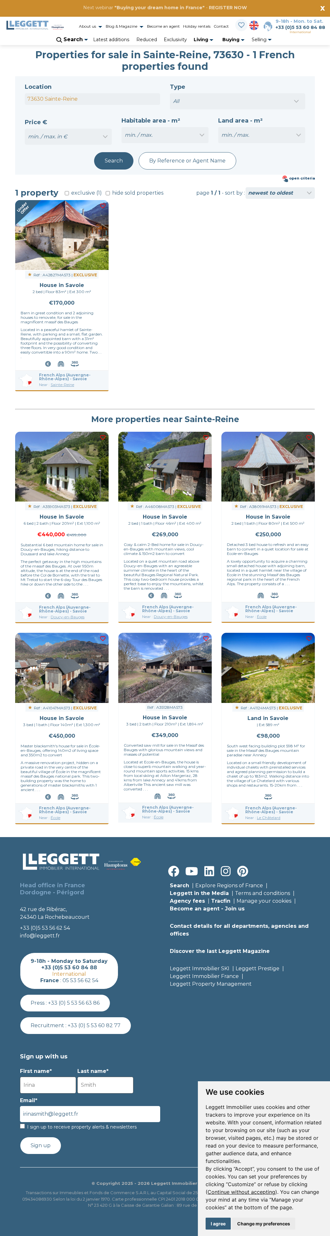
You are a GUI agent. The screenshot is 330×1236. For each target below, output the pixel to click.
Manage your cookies (264, 901)
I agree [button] (218, 1223)
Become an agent (163, 26)
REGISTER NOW (228, 8)
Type (177, 87)
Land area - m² (240, 120)
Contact (221, 26)
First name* (36, 1071)
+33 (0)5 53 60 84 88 (300, 27)
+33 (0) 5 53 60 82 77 (94, 1025)
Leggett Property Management (211, 984)
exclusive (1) (86, 193)
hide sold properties (137, 193)
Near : (56, 384)
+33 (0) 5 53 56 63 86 (74, 1003)
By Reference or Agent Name (187, 161)
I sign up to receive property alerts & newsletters (82, 1127)
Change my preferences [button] (263, 1223)
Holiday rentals (196, 26)
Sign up (41, 1145)
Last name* (93, 1071)
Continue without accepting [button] (241, 1192)
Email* (28, 1100)
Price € (36, 122)
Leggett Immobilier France (204, 976)
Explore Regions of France (229, 885)
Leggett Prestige (257, 968)
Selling (260, 39)
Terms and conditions (262, 893)
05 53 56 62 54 (80, 980)
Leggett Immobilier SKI (199, 968)
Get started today (203, 15)
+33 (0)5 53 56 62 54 (45, 928)
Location (38, 87)
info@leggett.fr (40, 936)
